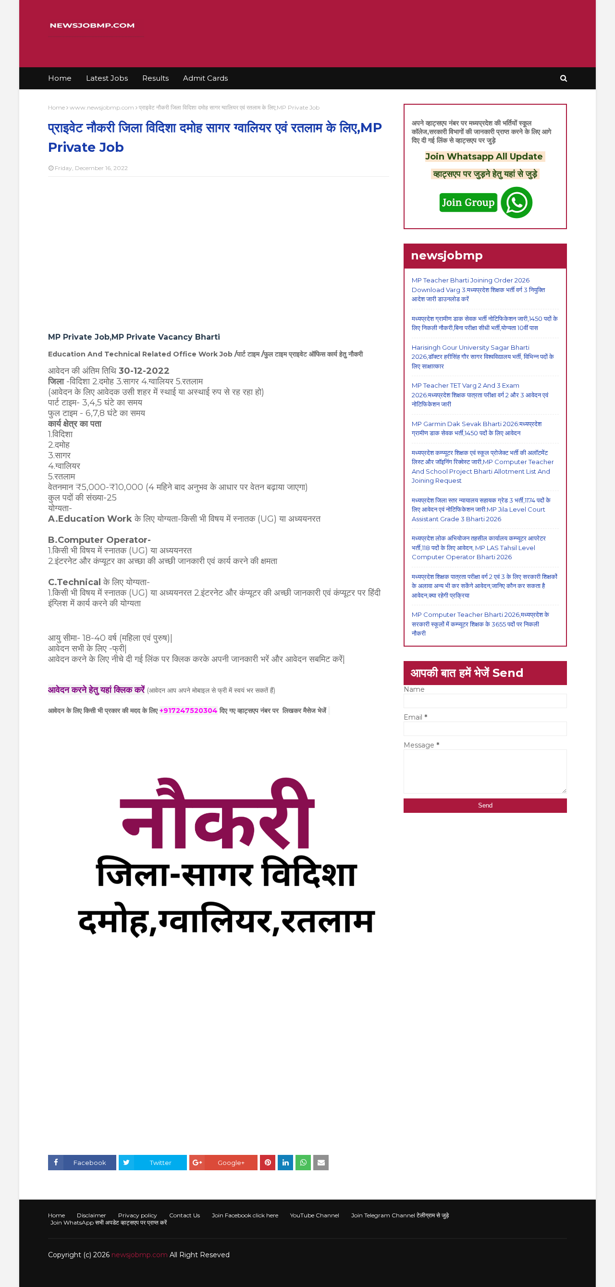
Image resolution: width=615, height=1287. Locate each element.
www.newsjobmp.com (102, 107)
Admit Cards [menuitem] (205, 78)
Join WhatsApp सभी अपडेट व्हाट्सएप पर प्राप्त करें (108, 1222)
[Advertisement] (218, 253)
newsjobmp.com (139, 1254)
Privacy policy (137, 1215)
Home (56, 107)
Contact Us (184, 1215)
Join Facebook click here (245, 1215)
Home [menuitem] (60, 78)
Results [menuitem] (155, 78)
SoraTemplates (100, 1273)
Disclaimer (91, 1215)
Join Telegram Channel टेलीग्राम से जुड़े (400, 1215)
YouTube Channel (314, 1215)
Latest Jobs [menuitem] (107, 78)
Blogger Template (192, 1273)
